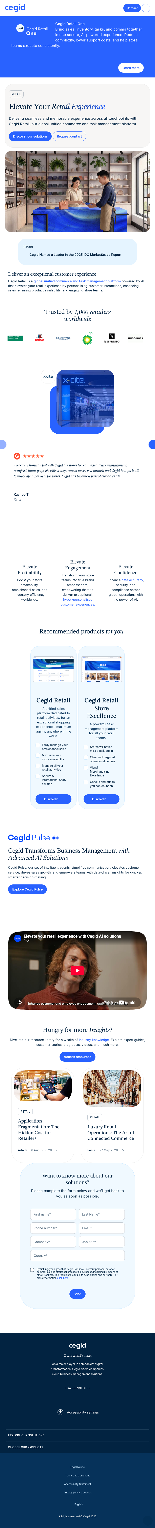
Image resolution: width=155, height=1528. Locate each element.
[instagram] (77, 1397)
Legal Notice (77, 1467)
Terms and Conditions (77, 1475)
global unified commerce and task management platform (77, 281)
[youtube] (68, 1397)
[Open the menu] (146, 8)
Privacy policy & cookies (78, 1492)
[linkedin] (58, 1397)
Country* (40, 1256)
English (78, 1504)
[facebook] (97, 1397)
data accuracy (132, 580)
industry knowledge (94, 1040)
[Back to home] (15, 8)
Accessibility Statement (77, 1484)
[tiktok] (87, 1397)
